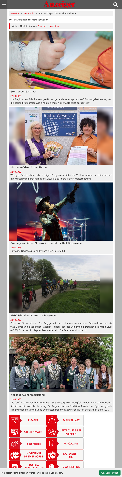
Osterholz (29, 13)
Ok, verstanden (110, 472)
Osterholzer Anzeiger (48, 26)
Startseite (14, 13)
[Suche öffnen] (117, 4)
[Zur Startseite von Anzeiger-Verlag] (59, 4)
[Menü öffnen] (3, 4)
